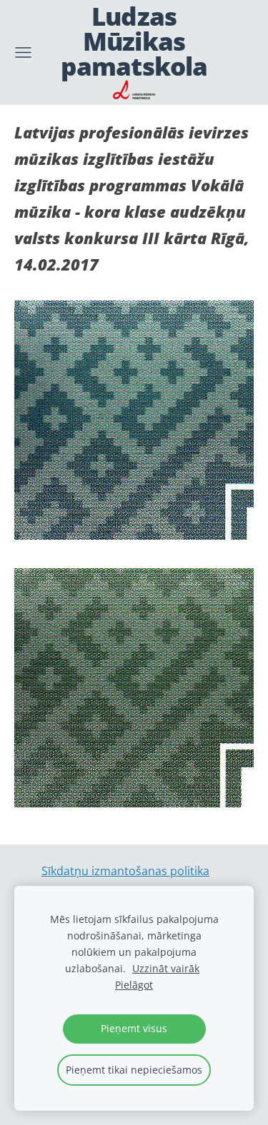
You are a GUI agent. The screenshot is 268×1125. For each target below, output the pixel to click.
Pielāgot (134, 985)
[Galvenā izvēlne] (23, 52)
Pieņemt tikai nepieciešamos (134, 1069)
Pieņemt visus (134, 1028)
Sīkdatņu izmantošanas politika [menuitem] (125, 871)
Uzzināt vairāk (165, 968)
